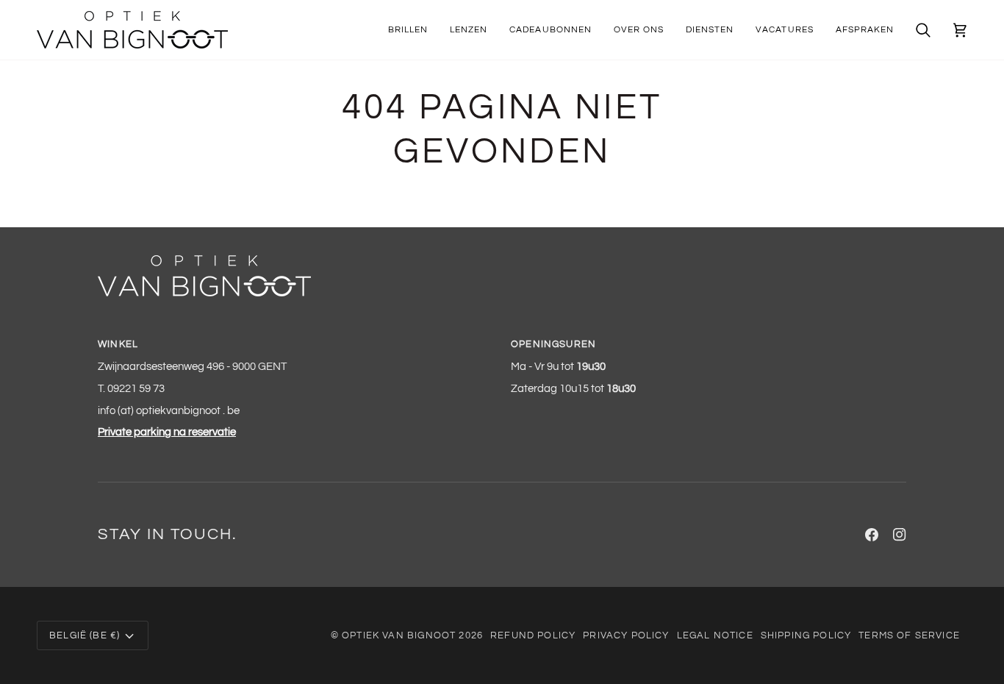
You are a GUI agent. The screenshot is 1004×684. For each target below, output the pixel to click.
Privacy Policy (626, 635)
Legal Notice (715, 635)
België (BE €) (84, 635)
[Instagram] (899, 534)
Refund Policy (532, 635)
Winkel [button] (118, 344)
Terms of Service (909, 635)
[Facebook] (871, 534)
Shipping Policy (806, 635)
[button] (408, 30)
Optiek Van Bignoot (399, 635)
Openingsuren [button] (553, 344)
